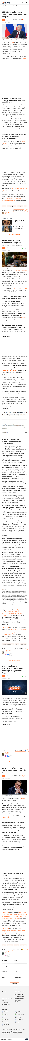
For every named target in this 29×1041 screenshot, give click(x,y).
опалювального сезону (9, 370)
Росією (12, 42)
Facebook (6, 1022)
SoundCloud (20, 1019)
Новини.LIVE (15, 288)
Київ (15, 971)
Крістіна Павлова (7, 952)
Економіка (21, 5)
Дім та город (5, 966)
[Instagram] (5, 654)
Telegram (6, 1014)
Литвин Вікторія (7, 752)
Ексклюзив (4, 971)
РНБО (4, 206)
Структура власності (7, 998)
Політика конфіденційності (18, 993)
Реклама (4, 997)
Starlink (16, 945)
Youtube (6, 1011)
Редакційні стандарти (19, 998)
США (4, 945)
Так (27, 1039)
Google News (21, 1014)
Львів (3, 977)
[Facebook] (8, 654)
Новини (11, 5)
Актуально (4, 960)
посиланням (23, 288)
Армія (15, 5)
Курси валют (5, 1002)
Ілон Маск (22, 798)
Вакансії (4, 993)
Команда (4, 1000)
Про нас (4, 991)
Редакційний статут (19, 996)
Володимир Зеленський (20, 271)
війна (26, 206)
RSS (18, 1022)
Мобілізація (17, 977)
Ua (22, 2)
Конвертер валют (6, 1004)
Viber (5, 1017)
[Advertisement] (14, 79)
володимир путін (11, 206)
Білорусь (20, 206)
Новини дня (10, 9)
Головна (3, 9)
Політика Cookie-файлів (18, 1000)
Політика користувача (19, 991)
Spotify (19, 1017)
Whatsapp (6, 1024)
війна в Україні (24, 945)
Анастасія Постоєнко (8, 213)
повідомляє (9, 816)
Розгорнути (14, 983)
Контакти (4, 995)
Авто (15, 960)
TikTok (19, 1011)
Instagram (6, 1019)
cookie (10, 1039)
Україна (5, 5)
